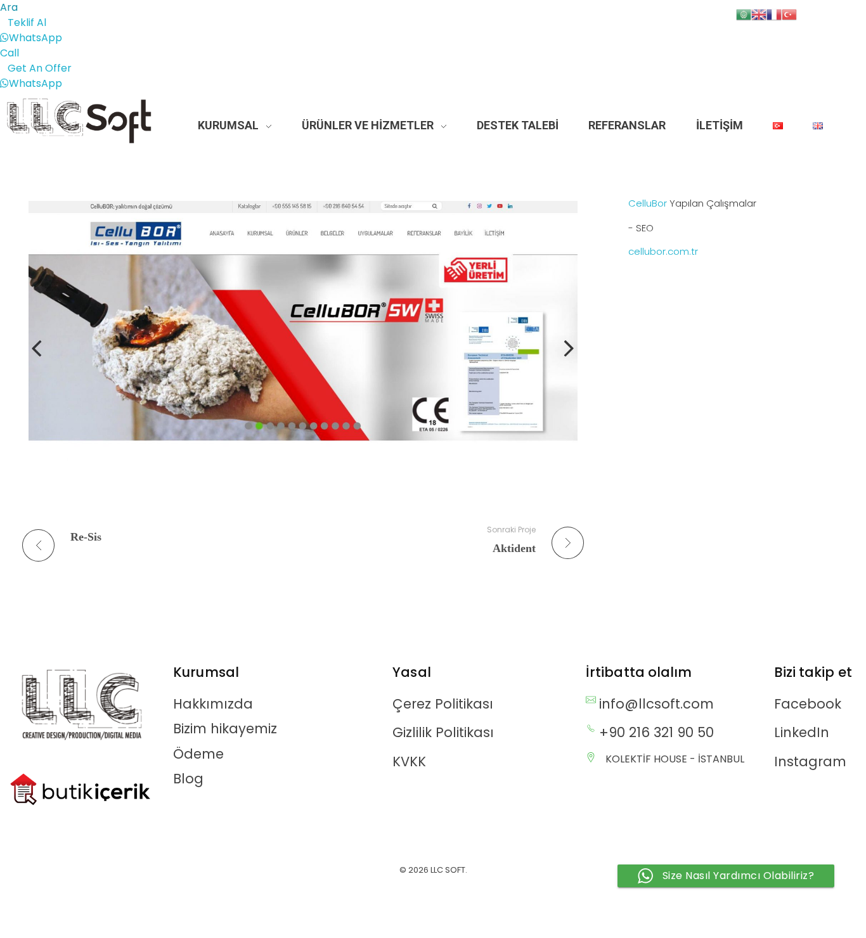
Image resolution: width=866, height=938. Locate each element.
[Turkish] (789, 13)
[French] (774, 13)
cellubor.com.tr (663, 251)
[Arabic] (743, 13)
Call (9, 53)
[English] (758, 13)
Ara (9, 7)
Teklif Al (27, 22)
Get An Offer (40, 68)
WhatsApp (35, 37)
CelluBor (647, 203)
